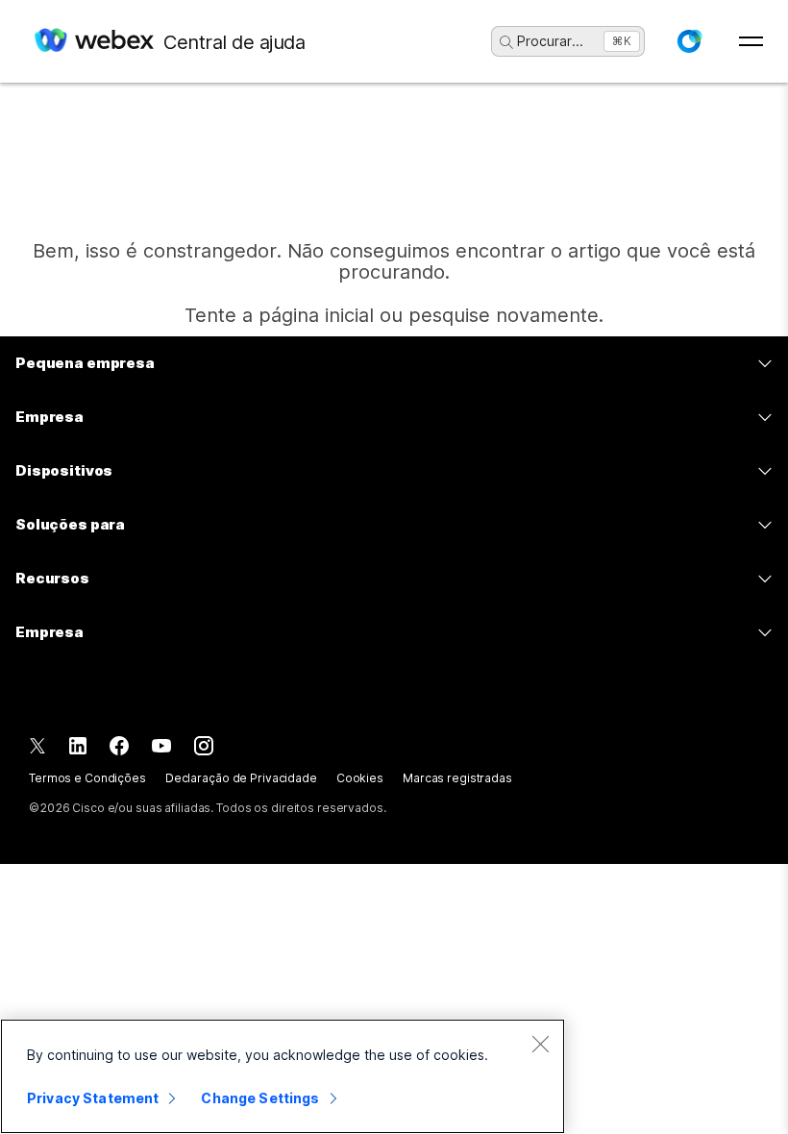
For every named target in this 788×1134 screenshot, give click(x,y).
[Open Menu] (751, 41)
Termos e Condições (87, 778)
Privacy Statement (93, 1098)
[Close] (540, 1043)
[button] (689, 41)
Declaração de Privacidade (241, 778)
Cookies (359, 778)
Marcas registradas (457, 778)
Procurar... (550, 41)
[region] (282, 1076)
